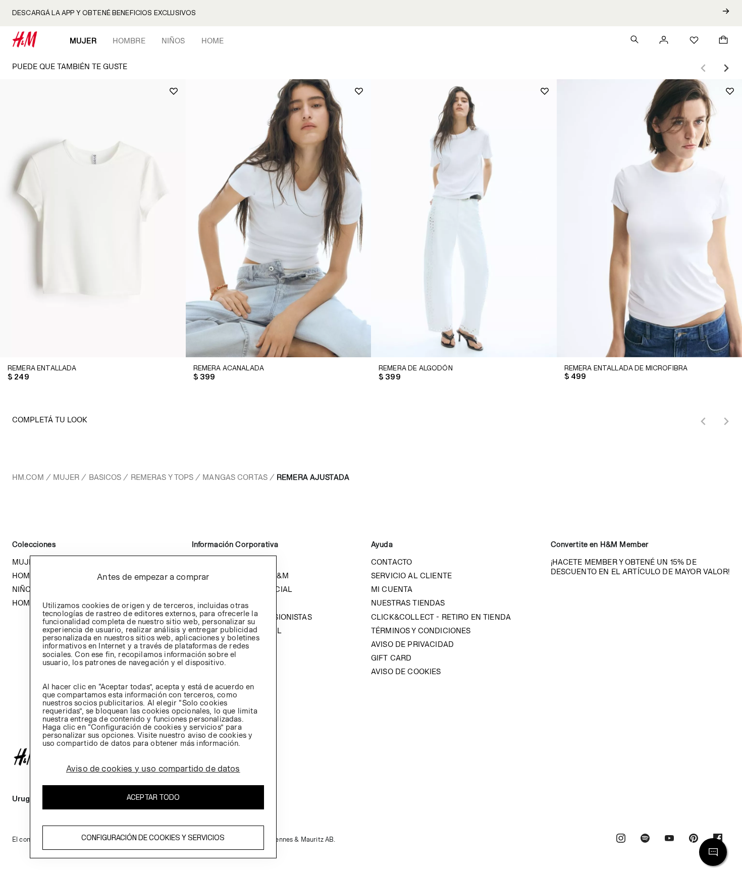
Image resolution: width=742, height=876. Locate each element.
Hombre (129, 40)
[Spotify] (645, 839)
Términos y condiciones (421, 630)
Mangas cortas (235, 477)
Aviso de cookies (406, 671)
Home (212, 40)
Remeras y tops (162, 477)
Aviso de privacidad (412, 644)
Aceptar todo (153, 797)
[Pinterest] (693, 839)
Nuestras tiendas (408, 602)
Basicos (105, 477)
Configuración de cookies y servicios (153, 838)
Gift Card (391, 657)
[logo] (371, 757)
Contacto (391, 562)
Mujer (83, 40)
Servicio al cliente (411, 575)
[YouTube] (669, 839)
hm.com (28, 477)
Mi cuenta (391, 589)
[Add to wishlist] (174, 91)
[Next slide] (726, 68)
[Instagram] (621, 839)
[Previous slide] (704, 68)
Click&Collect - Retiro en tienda (441, 617)
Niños (173, 40)
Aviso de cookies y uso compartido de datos (153, 768)
